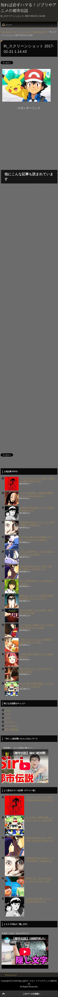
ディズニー (10, 722)
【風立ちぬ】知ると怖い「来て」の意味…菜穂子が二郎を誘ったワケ (39, 841)
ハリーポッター (11, 726)
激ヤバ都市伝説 (11, 729)
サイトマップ (11, 975)
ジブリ (8, 718)
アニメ (8, 710)
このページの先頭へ (31, 994)
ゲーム (8, 714)
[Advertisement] (29, 139)
